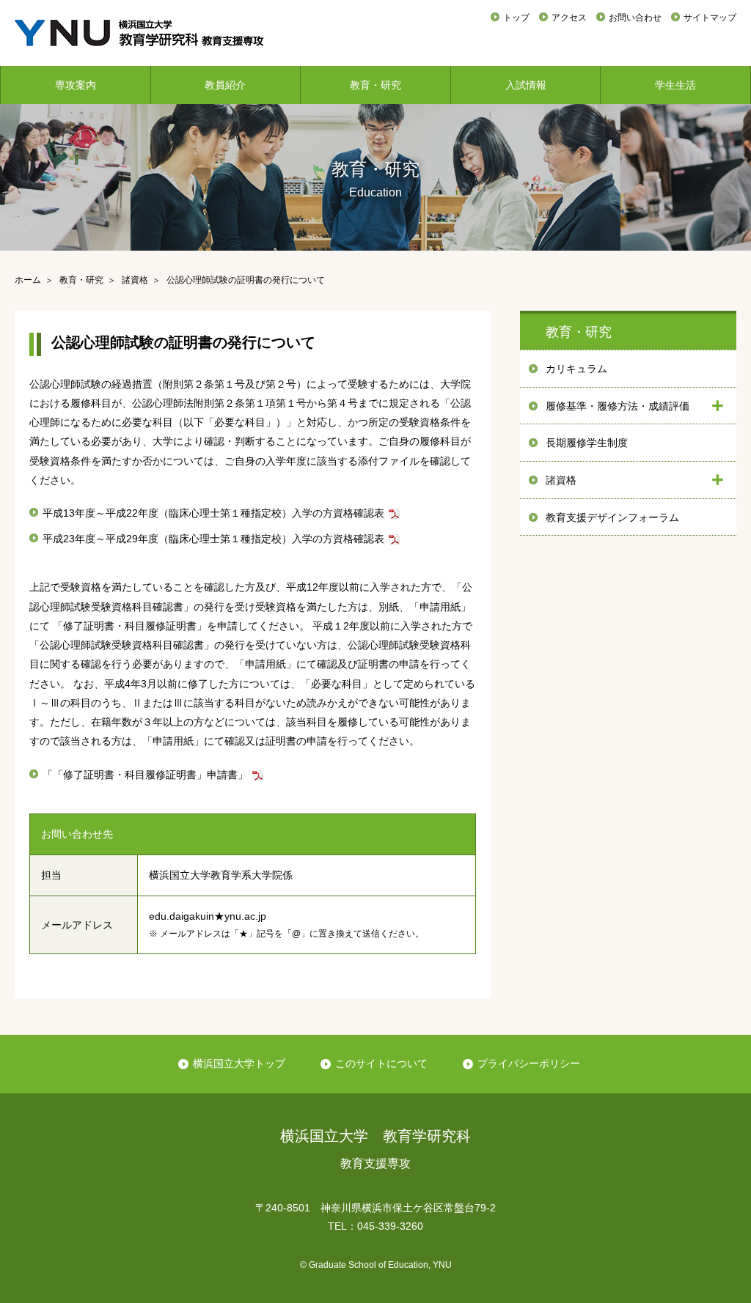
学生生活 (675, 85)
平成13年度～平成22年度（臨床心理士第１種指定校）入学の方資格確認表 (213, 513)
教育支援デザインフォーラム (612, 517)
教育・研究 (375, 85)
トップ (516, 17)
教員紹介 (225, 85)
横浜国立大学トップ (239, 1063)
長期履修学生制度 (587, 443)
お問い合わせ (635, 17)
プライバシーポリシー (528, 1063)
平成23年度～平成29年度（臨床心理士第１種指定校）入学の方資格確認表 (213, 539)
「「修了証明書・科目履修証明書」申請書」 (145, 774)
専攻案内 (75, 85)
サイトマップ (710, 17)
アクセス (569, 17)
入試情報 (525, 85)
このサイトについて (381, 1063)
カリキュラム (576, 368)
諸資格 (561, 480)
